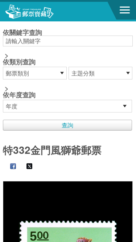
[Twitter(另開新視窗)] (25, 167)
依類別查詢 (19, 61)
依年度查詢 (19, 94)
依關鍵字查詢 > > (22, 64)
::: (5, 24)
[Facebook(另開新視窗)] (9, 167)
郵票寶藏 (45, 11)
